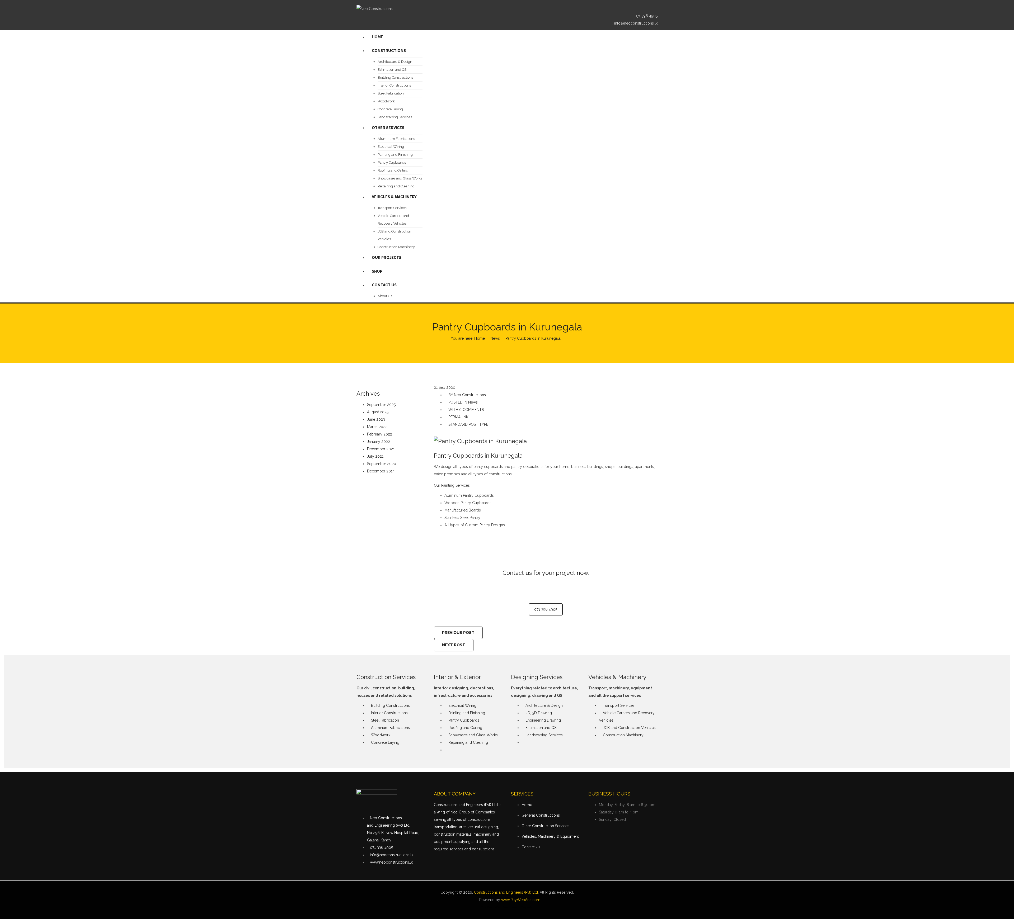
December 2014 (381, 471)
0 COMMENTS (471, 410)
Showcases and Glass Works (473, 735)
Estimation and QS (540, 728)
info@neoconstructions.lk (636, 23)
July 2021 (375, 456)
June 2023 (376, 419)
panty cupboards (488, 467)
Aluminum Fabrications (390, 728)
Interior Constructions (389, 713)
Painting (447, 485)
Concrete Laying (385, 742)
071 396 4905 (646, 16)
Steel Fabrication (385, 720)
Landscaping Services (544, 735)
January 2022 (378, 441)
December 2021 (381, 449)
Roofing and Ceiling (465, 728)
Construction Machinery (623, 735)
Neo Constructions (470, 395)
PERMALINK (457, 417)
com (536, 900)
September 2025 (381, 404)
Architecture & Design (544, 705)
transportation (445, 827)
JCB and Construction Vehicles (629, 728)
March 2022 (377, 427)
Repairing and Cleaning (468, 742)
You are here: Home (468, 338)
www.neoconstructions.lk (391, 862)
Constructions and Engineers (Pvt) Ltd (506, 892)
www (505, 900)
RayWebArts (521, 900)
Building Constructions (390, 705)
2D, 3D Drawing (538, 713)
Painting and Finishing (466, 713)
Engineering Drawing (543, 720)
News (495, 338)
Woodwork (380, 735)
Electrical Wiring (462, 705)
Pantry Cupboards (463, 720)
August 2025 (377, 412)
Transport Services (619, 705)
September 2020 (381, 464)
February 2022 (379, 434)
